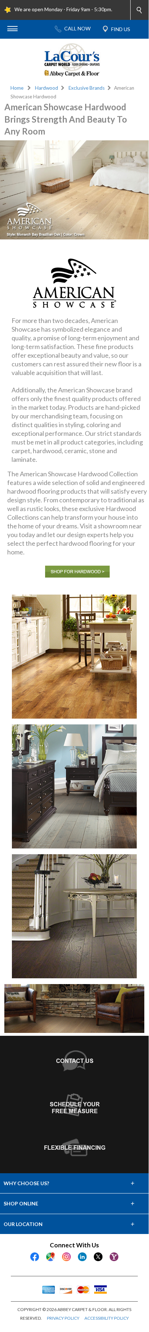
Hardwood (46, 88)
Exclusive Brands (87, 88)
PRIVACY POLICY (63, 1318)
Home (16, 88)
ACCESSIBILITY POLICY (106, 1318)
